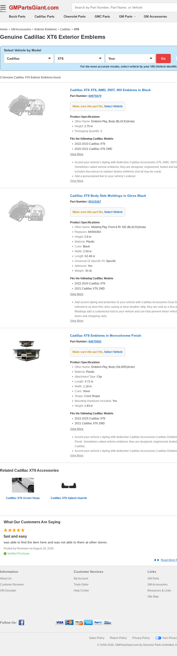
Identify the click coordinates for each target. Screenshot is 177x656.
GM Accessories (155, 16)
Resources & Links (159, 590)
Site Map (153, 596)
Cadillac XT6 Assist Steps (23, 498)
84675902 (94, 341)
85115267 (94, 201)
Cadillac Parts (44, 16)
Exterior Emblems (46, 29)
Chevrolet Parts (75, 16)
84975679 (94, 96)
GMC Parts (102, 16)
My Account (81, 578)
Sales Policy (96, 638)
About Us (6, 578)
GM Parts (153, 578)
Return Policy (118, 638)
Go (163, 58)
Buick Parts (17, 16)
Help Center (81, 590)
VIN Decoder (8, 590)
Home (4, 29)
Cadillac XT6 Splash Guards (69, 498)
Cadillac (65, 29)
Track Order (81, 584)
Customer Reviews (12, 584)
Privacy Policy (141, 638)
